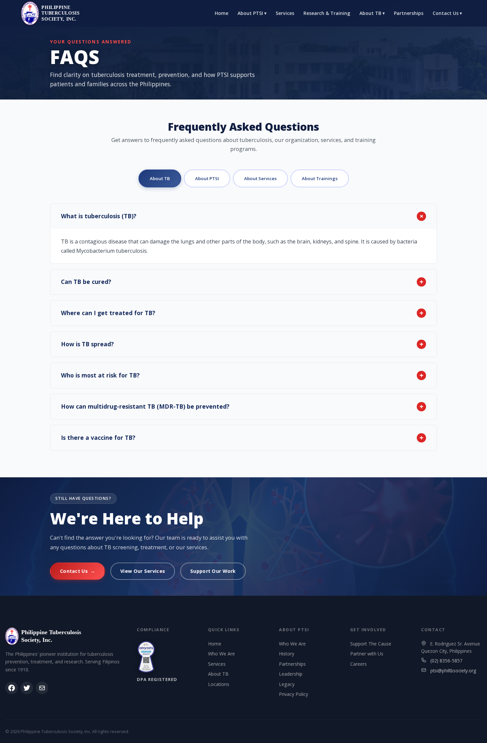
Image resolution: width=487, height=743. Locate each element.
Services (285, 13)
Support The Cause (370, 644)
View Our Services (142, 571)
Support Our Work (213, 571)
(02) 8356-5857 (446, 660)
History (286, 653)
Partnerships (408, 13)
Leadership (290, 674)
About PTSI (252, 13)
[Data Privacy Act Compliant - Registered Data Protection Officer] (146, 656)
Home (221, 13)
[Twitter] (27, 688)
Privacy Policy (293, 694)
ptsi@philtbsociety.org (453, 670)
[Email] (42, 688)
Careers (358, 664)
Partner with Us (366, 653)
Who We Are (221, 653)
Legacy (287, 684)
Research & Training (326, 13)
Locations (218, 684)
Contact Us (447, 13)
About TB (372, 13)
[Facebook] (11, 688)
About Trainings (320, 178)
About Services (260, 178)
